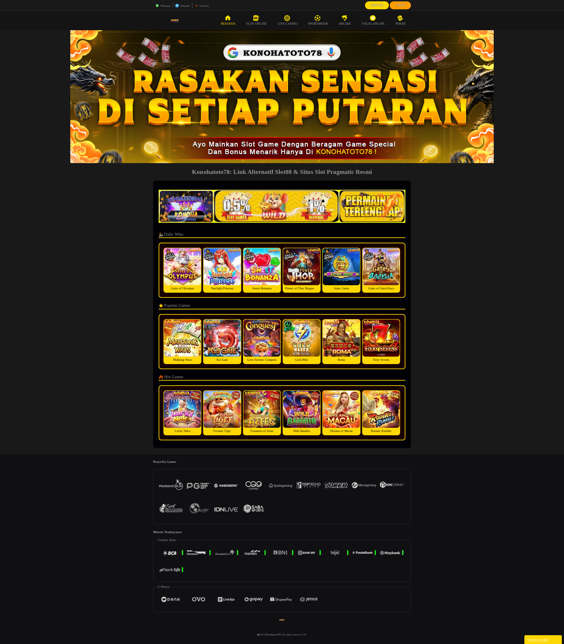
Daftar (377, 5)
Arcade (345, 23)
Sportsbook (318, 23)
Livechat (204, 5)
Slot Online (256, 23)
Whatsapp (165, 5)
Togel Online (373, 23)
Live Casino (287, 23)
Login (400, 5)
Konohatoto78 (273, 634)
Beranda (228, 23)
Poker (400, 23)
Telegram (185, 5)
